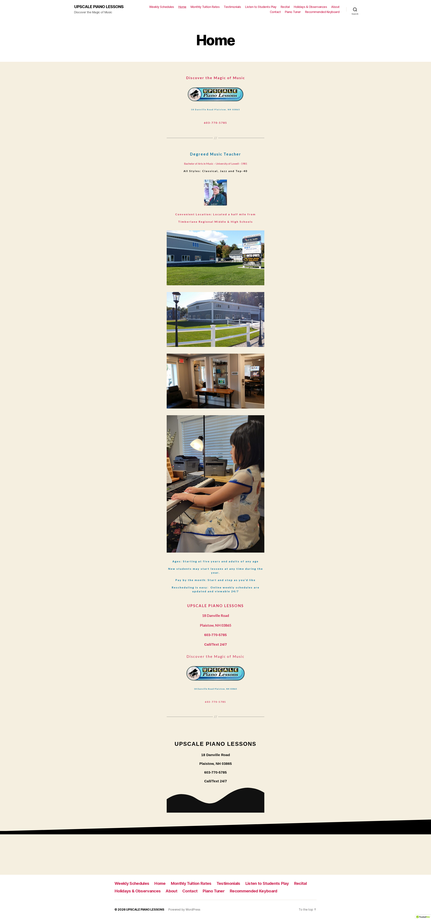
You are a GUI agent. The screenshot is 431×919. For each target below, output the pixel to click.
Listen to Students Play (260, 7)
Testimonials (232, 7)
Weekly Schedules (161, 7)
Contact (275, 12)
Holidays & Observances (310, 7)
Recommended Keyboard (322, 12)
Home (182, 7)
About (335, 7)
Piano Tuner (293, 12)
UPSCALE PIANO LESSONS (99, 7)
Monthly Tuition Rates (205, 7)
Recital (285, 7)
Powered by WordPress (184, 909)
